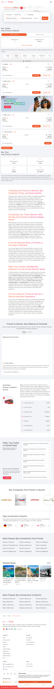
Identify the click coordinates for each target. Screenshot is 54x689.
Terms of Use (29, 664)
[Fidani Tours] (43, 500)
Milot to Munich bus (8, 608)
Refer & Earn (6, 651)
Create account (29, 644)
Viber (6, 669)
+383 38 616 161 (9, 666)
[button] (36, 444)
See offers (7, 106)
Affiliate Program (6, 655)
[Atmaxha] (29, 500)
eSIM (4, 637)
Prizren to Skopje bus (25, 542)
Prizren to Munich (14, 34)
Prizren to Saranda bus (25, 551)
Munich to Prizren (40, 34)
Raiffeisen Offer (6, 653)
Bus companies (6, 640)
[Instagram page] (7, 673)
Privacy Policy (29, 666)
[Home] (7, 2)
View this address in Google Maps (10, 371)
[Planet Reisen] (15, 500)
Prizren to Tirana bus (8, 542)
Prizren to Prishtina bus (42, 542)
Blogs (4, 646)
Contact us (7, 477)
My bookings (29, 637)
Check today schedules (27, 45)
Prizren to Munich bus (25, 598)
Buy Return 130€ (46, 75)
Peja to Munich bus (8, 601)
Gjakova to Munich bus (25, 605)
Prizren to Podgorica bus (9, 551)
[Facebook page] (4, 673)
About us (5, 642)
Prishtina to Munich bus (9, 598)
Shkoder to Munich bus (42, 601)
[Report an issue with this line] (48, 64)
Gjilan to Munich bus (8, 605)
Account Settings (30, 642)
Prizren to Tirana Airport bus (10, 545)
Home (4, 615)
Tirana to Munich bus (41, 598)
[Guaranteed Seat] (3, 75)
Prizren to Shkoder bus (25, 545)
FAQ (4, 657)
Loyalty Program (6, 648)
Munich (30, 332)
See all (48, 562)
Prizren (24, 332)
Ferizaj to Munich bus (25, 601)
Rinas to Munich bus (41, 608)
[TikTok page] (14, 673)
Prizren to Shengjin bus (42, 551)
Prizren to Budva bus (41, 548)
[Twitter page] (11, 673)
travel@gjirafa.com (9, 664)
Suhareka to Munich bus (25, 608)
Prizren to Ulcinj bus (41, 545)
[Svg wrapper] (7, 682)
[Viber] (3, 669)
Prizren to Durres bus (8, 548)
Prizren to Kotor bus (24, 548)
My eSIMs (28, 640)
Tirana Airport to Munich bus (43, 605)
